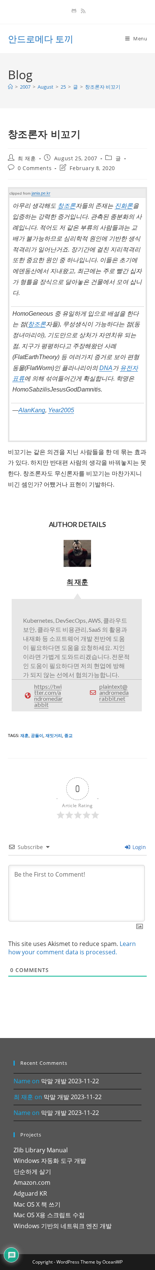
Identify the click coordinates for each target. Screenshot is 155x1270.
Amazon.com (32, 1182)
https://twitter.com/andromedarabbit (48, 695)
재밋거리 (54, 735)
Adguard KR (30, 1193)
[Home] (10, 86)
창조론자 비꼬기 (102, 86)
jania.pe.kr (41, 193)
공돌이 (37, 735)
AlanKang (31, 410)
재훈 (24, 735)
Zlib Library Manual (41, 1150)
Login (138, 847)
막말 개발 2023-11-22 (70, 1081)
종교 (68, 735)
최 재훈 (27, 158)
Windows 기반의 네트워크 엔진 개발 (63, 1226)
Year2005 (61, 410)
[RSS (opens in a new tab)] (82, 11)
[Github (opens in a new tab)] (74, 11)
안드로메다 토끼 (40, 38)
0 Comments (35, 168)
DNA (105, 368)
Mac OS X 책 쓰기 (37, 1204)
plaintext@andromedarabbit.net (114, 692)
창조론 (67, 206)
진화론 (124, 206)
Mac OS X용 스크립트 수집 (49, 1215)
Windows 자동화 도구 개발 (50, 1160)
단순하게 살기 (32, 1171)
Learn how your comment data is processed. (72, 948)
